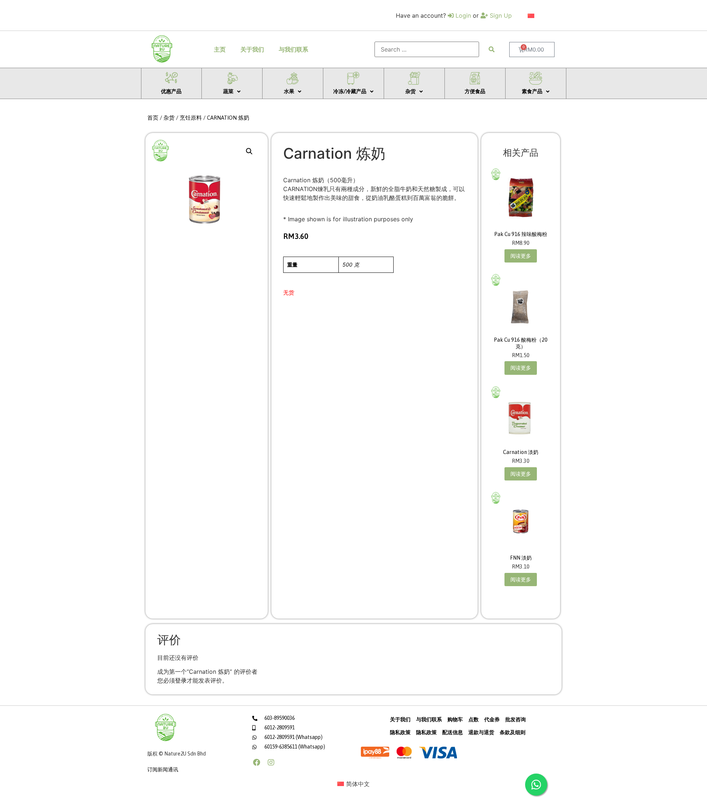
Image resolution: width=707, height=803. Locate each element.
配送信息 (452, 732)
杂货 (169, 118)
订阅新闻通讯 (162, 769)
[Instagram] (271, 762)
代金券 (492, 719)
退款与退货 (481, 732)
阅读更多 (520, 256)
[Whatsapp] (536, 785)
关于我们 (252, 49)
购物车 (455, 719)
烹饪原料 (191, 118)
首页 (152, 118)
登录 (181, 680)
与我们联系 (293, 49)
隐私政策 (400, 732)
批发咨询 (515, 719)
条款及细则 (512, 732)
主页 (220, 49)
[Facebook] (256, 762)
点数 (473, 719)
